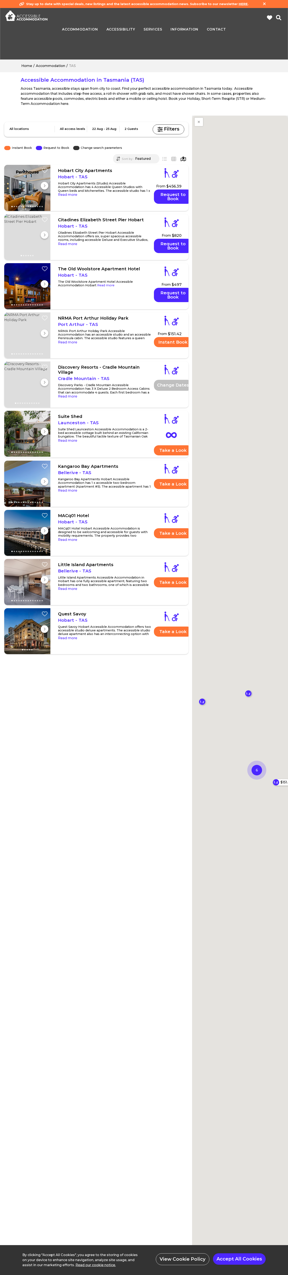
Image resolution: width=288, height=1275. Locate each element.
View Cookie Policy (183, 1259)
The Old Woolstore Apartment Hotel (99, 268)
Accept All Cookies (239, 1259)
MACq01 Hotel (73, 515)
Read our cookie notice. (95, 1265)
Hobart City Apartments (85, 170)
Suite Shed (70, 416)
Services (153, 29)
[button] (199, 122)
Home (26, 66)
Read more (67, 195)
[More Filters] (168, 129)
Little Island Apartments (85, 564)
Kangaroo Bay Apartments (88, 466)
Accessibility (120, 29)
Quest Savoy (72, 613)
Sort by (126, 159)
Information (184, 29)
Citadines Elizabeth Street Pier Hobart (101, 219)
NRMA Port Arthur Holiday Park (93, 318)
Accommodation (50, 66)
